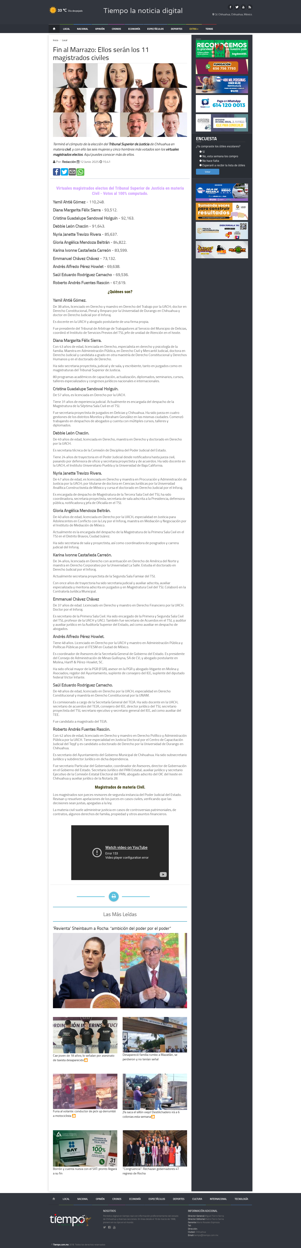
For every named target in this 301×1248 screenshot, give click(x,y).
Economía (134, 29)
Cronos (116, 29)
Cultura (197, 1199)
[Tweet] (64, 171)
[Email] (72, 171)
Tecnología (241, 1199)
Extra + (194, 29)
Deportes (176, 29)
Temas (209, 29)
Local (66, 29)
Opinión (100, 29)
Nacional (82, 29)
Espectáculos (155, 29)
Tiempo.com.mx (61, 1244)
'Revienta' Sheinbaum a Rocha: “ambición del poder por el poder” (112, 928)
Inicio (55, 40)
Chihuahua (197, 1231)
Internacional (218, 1199)
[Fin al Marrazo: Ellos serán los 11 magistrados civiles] (56, 171)
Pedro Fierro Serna (206, 1219)
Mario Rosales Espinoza (204, 1222)
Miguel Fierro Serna (206, 1215)
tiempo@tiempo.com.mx (203, 1235)
